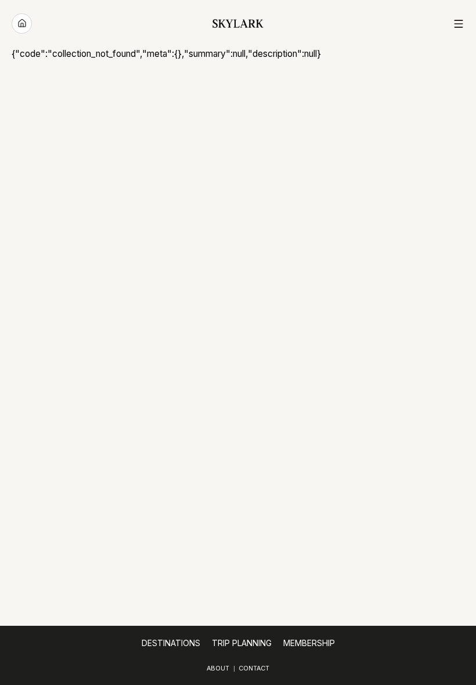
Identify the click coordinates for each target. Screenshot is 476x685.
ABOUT (218, 668)
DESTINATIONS (171, 643)
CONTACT (254, 668)
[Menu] (458, 24)
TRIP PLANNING (242, 643)
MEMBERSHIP (309, 643)
